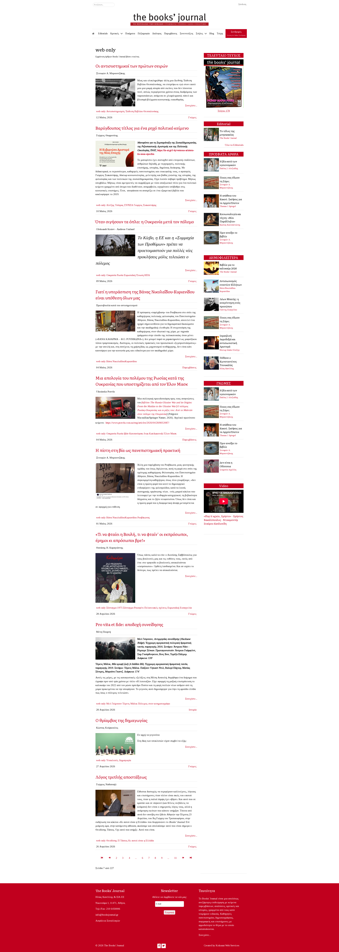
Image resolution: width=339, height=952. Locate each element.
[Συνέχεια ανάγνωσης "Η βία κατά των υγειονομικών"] (211, 164)
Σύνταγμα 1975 (114, 607)
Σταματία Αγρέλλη (228, 470)
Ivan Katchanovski (153, 433)
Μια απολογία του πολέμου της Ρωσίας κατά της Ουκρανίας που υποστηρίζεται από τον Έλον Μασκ (141, 381)
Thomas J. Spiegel (228, 206)
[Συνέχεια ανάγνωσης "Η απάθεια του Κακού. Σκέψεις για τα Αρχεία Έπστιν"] (211, 200)
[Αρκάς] (115, 577)
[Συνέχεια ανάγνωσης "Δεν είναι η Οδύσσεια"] (211, 465)
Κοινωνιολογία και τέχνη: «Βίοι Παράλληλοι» (230, 217)
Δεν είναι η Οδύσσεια (226, 464)
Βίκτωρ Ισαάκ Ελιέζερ (230, 350)
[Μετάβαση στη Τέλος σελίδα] (190, 858)
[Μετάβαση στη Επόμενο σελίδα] (183, 858)
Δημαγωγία (125, 760)
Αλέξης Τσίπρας (115, 205)
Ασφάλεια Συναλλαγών (107, 920)
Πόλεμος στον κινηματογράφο (154, 703)
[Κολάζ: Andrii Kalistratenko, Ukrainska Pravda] (115, 407)
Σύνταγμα (128, 607)
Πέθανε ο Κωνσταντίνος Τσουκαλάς (228, 361)
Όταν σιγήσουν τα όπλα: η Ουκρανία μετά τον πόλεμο (144, 221)
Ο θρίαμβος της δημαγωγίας (121, 720)
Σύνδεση (242, 4)
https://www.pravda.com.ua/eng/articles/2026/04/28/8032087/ (137, 422)
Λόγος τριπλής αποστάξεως (121, 777)
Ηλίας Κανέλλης (227, 368)
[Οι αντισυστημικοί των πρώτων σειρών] (115, 92)
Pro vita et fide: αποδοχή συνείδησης (129, 624)
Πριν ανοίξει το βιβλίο (228, 234)
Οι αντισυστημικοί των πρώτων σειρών (131, 66)
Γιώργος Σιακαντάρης (145, 205)
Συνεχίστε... (191, 105)
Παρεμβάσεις (189, 367)
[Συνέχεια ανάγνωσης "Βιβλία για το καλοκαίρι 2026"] (211, 268)
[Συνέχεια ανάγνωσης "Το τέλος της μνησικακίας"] (211, 134)
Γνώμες (192, 117)
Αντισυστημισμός (115, 111)
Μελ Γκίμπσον (114, 703)
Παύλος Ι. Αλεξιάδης (229, 168)
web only (101, 111)
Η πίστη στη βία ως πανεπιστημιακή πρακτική (137, 450)
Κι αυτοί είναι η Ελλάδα (141, 840)
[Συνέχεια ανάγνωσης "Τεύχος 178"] (224, 83)
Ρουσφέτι (139, 607)
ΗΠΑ (147, 275)
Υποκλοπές (112, 760)
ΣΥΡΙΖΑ (128, 205)
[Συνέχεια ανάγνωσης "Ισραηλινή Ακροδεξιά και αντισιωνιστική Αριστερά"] (211, 342)
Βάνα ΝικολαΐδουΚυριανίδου (121, 361)
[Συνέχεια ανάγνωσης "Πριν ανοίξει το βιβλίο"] (211, 237)
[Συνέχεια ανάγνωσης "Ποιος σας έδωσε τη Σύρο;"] (211, 182)
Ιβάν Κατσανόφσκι (133, 433)
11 (175, 858)
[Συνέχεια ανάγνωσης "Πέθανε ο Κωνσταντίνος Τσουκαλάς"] (211, 362)
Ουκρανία (111, 275)
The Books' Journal (228, 138)
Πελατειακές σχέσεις (155, 607)
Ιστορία (193, 709)
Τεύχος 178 (224, 110)
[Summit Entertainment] (115, 648)
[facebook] (115, 320)
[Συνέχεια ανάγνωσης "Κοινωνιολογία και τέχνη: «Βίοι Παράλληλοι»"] (211, 219)
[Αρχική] (95, 33)
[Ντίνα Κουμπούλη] (115, 802)
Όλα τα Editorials (234, 145)
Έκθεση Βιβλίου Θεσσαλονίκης (142, 111)
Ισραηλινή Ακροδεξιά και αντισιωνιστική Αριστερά (228, 341)
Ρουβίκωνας (143, 517)
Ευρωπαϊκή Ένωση (134, 275)
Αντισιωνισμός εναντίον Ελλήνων (231, 282)
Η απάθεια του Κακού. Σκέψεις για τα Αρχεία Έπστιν (231, 199)
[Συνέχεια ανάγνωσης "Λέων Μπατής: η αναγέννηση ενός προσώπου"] (211, 304)
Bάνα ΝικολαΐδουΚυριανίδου (121, 517)
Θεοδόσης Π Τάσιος (117, 840)
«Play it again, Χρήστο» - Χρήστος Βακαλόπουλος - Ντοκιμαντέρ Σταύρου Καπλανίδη (223, 519)
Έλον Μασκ (170, 433)
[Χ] (115, 743)
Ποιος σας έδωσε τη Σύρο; (230, 179)
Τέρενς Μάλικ (129, 703)
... (136, 858)
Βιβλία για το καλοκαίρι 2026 (228, 266)
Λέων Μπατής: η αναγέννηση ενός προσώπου (230, 302)
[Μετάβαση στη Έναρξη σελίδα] (102, 858)
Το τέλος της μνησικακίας (227, 133)
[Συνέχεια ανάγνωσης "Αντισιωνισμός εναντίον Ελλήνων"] (211, 285)
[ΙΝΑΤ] (115, 153)
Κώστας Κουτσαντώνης (230, 225)
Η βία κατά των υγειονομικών (228, 163)
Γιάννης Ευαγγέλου (228, 310)
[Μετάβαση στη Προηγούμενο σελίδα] (109, 858)
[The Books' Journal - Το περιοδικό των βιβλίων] (169, 18)
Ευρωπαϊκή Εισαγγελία (180, 607)
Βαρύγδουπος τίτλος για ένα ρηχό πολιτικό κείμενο (142, 128)
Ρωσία (120, 275)
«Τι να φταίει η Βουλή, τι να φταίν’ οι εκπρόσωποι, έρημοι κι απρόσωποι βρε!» (141, 537)
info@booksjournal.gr (106, 914)
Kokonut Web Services (227, 945)
